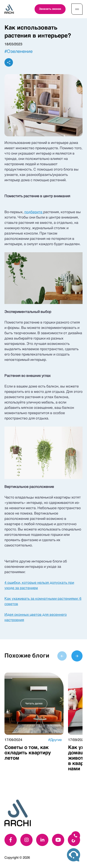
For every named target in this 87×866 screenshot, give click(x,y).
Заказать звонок (50, 9)
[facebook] (10, 840)
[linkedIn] (42, 840)
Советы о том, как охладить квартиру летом (27, 753)
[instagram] (26, 840)
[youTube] (58, 840)
